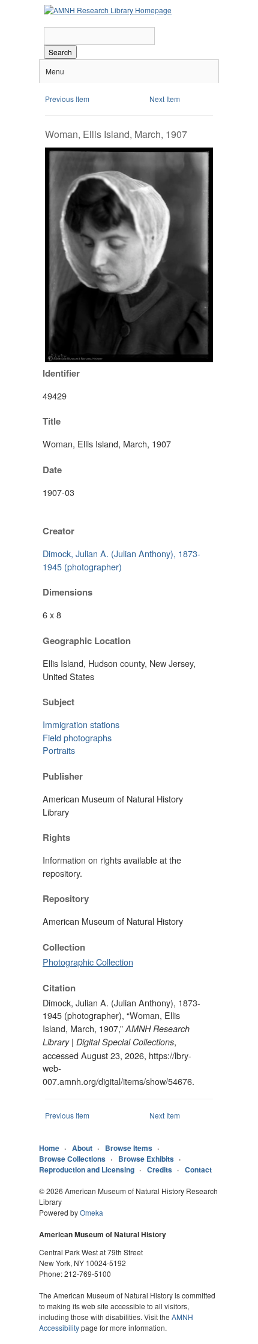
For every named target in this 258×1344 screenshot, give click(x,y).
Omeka (91, 1212)
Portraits (59, 750)
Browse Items (128, 1147)
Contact (198, 1169)
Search (60, 52)
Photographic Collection (88, 961)
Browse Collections (72, 1158)
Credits (159, 1169)
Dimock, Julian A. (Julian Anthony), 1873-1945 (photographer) (121, 560)
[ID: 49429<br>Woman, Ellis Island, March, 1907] (129, 359)
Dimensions (67, 592)
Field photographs (77, 737)
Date (52, 469)
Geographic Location (87, 640)
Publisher (63, 776)
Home (49, 1147)
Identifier (61, 373)
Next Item (164, 99)
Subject (58, 701)
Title (52, 421)
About (82, 1147)
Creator (58, 530)
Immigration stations (81, 724)
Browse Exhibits (146, 1158)
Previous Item (67, 99)
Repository (66, 898)
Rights (56, 837)
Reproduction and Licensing (86, 1169)
